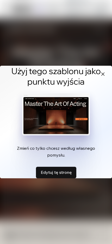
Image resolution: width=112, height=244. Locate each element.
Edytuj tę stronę (56, 172)
